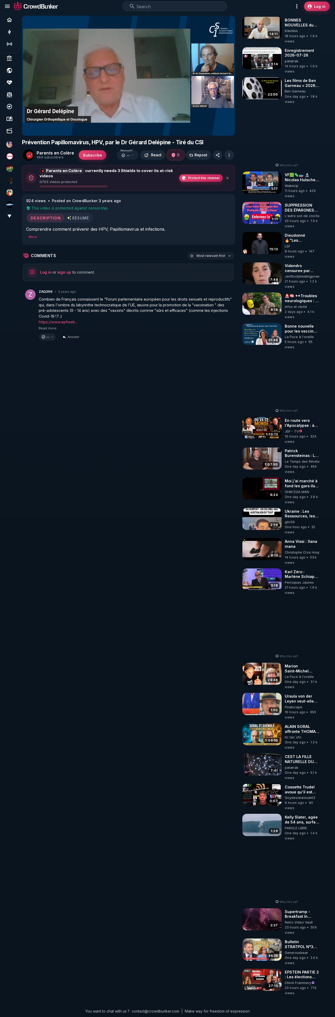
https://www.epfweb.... (58, 322)
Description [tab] (46, 217)
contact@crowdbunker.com (155, 1011)
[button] (127, 155)
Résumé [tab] (80, 217)
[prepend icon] (132, 6)
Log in (46, 272)
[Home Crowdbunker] (36, 6)
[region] (128, 76)
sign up (64, 272)
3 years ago (67, 292)
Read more (48, 328)
